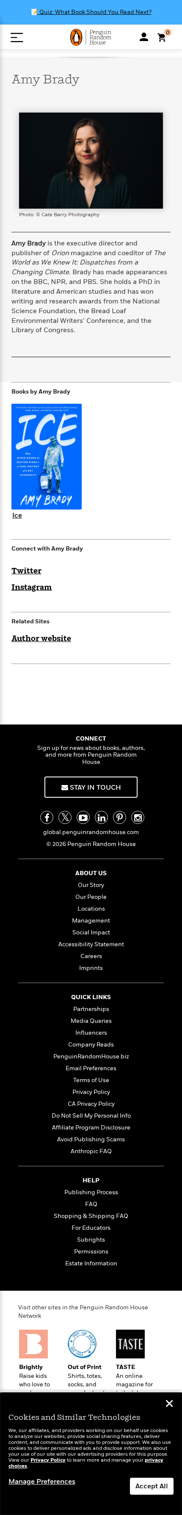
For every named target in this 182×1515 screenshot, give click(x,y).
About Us (91, 873)
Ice (17, 515)
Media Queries (91, 1021)
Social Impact (91, 932)
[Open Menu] (16, 37)
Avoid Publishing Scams (91, 1139)
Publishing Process (91, 1192)
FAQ (91, 1204)
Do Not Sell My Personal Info (91, 1116)
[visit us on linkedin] (101, 817)
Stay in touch (94, 787)
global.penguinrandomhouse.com (91, 832)
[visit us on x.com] (65, 817)
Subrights (91, 1240)
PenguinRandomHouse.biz (91, 1056)
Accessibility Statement (91, 944)
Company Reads (91, 1045)
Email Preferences (91, 1068)
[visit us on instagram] (137, 817)
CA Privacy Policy (91, 1104)
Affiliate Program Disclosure (91, 1128)
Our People (91, 897)
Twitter (26, 571)
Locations (91, 909)
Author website (41, 639)
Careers (91, 956)
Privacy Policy (91, 1092)
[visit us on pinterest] (119, 817)
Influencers (91, 1033)
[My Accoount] (144, 37)
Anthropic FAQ (91, 1151)
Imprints (91, 968)
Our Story (91, 885)
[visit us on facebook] (46, 817)
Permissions (91, 1252)
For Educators (91, 1228)
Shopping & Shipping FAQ (91, 1216)
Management (91, 921)
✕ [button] (169, 1404)
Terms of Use (91, 1080)
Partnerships (91, 1009)
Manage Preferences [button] (41, 1481)
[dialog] (91, 1454)
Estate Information (91, 1263)
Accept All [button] (151, 1486)
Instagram (31, 588)
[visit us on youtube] (83, 817)
